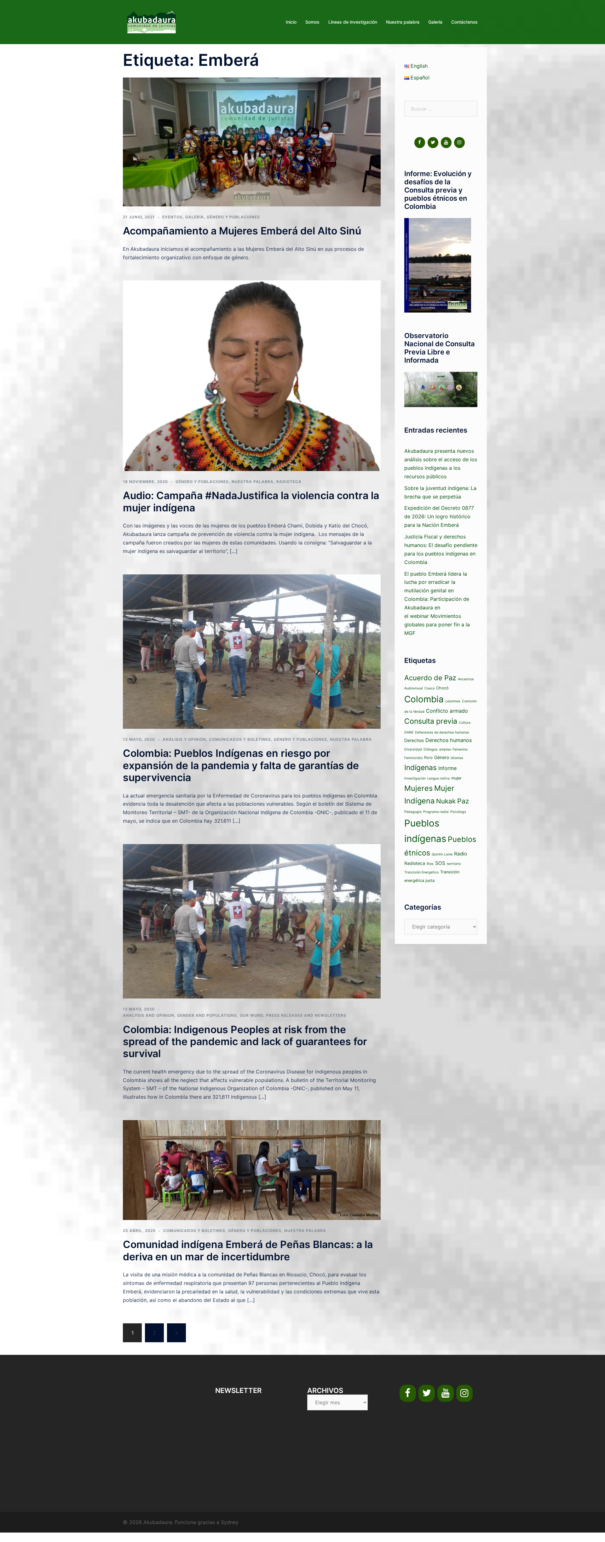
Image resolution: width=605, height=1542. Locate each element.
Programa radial (436, 812)
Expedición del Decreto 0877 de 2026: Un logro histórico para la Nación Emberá (439, 516)
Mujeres (418, 788)
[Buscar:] (441, 109)
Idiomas (457, 758)
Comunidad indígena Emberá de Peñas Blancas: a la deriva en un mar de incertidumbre (248, 1250)
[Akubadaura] (151, 21)
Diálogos (431, 749)
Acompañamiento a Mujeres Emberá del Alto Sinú (242, 231)
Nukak (446, 801)
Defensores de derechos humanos (442, 732)
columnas (452, 701)
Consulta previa (430, 721)
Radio (460, 854)
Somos (312, 22)
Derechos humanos (448, 740)
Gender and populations (207, 1015)
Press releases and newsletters (306, 1015)
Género (441, 757)
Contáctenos (464, 22)
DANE (408, 732)
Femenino (460, 749)
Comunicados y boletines (240, 739)
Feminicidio (413, 758)
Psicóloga (458, 812)
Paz (463, 801)
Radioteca (289, 481)
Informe (447, 768)
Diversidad (413, 749)
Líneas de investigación (352, 22)
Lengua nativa (438, 778)
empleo (445, 749)
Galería (435, 22)
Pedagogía (413, 812)
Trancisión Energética (421, 872)
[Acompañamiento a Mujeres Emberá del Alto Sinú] (252, 141)
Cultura (464, 723)
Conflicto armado (447, 711)
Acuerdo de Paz (430, 678)
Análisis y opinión (184, 739)
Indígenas (420, 767)
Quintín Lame (442, 854)
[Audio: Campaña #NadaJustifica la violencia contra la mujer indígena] (252, 375)
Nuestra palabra (402, 22)
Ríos (430, 864)
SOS (440, 863)
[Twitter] (433, 142)
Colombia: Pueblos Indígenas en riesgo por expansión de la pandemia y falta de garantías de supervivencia (241, 765)
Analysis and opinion (148, 1015)
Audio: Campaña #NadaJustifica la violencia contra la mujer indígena (251, 501)
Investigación (415, 778)
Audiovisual (413, 688)
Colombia (424, 699)
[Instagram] (459, 142)
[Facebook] (419, 142)
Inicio (291, 22)
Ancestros (466, 679)
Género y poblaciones (233, 217)
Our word (251, 1015)
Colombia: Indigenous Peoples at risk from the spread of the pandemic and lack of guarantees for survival (245, 1041)
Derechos (414, 740)
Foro (428, 757)
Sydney (230, 1522)
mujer (456, 778)
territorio (454, 864)
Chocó (442, 688)
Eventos (172, 217)
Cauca (429, 688)
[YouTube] (446, 142)
